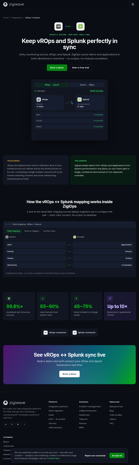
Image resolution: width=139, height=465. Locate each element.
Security (52, 423)
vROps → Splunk (52, 85)
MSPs (81, 427)
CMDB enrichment (88, 410)
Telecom (83, 419)
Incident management (90, 406)
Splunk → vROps (87, 85)
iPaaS (51, 415)
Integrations (17, 17)
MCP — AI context (57, 419)
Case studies (116, 415)
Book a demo (57, 67)
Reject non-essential (95, 455)
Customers (8, 446)
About (6, 441)
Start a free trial (80, 67)
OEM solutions (55, 427)
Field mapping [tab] (13, 231)
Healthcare (84, 415)
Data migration (56, 410)
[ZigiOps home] (13, 4)
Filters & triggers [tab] (31, 231)
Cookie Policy (53, 458)
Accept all (117, 455)
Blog (112, 410)
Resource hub (116, 406)
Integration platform (58, 406)
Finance (83, 423)
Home (6, 17)
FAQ (111, 423)
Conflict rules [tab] (49, 231)
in (6, 424)
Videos (113, 419)
